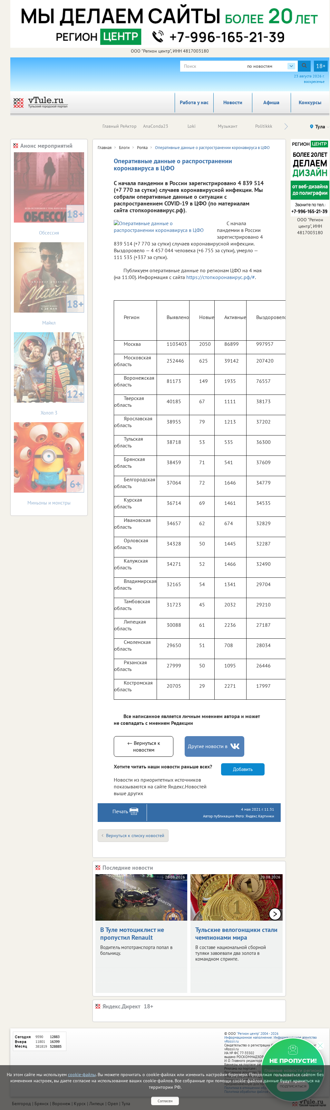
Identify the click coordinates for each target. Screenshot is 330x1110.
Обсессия (61, 221)
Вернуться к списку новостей (135, 835)
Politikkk (263, 126)
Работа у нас (194, 102)
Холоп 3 (62, 401)
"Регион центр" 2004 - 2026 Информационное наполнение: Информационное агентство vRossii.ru (270, 1037)
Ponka (142, 147)
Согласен (165, 1100)
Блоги (124, 147)
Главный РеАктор (119, 126)
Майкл (63, 311)
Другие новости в (208, 746)
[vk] (235, 746)
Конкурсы (310, 102)
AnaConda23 (155, 126)
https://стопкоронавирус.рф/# (220, 277)
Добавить (243, 769)
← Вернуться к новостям (143, 746)
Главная (105, 147)
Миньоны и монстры (54, 491)
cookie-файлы (82, 1074)
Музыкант (228, 126)
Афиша (271, 102)
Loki (192, 126)
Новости (232, 102)
